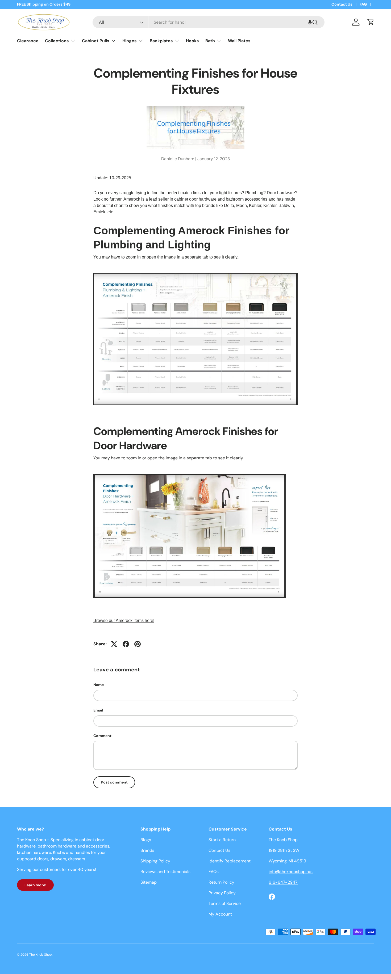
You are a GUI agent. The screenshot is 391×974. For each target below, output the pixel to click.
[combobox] (209, 22)
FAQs (214, 871)
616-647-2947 (283, 882)
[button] (310, 22)
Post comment (114, 782)
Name (98, 684)
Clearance (28, 41)
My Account (220, 914)
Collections (57, 41)
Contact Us (341, 4)
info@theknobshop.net (291, 871)
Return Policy (221, 882)
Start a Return (222, 839)
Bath (210, 41)
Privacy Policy (222, 893)
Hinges (129, 41)
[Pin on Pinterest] (137, 644)
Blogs (145, 839)
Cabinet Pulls (95, 41)
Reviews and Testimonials (165, 871)
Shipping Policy (155, 861)
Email (98, 710)
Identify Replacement (230, 861)
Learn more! (35, 885)
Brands (147, 850)
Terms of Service (225, 903)
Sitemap (148, 882)
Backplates (161, 41)
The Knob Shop (40, 954)
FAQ (363, 4)
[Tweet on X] (114, 644)
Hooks (192, 41)
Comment (102, 735)
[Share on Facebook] (126, 644)
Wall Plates (239, 41)
